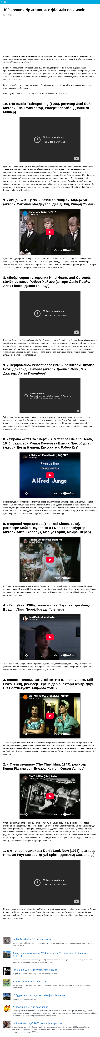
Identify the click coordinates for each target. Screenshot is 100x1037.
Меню (3, 2)
